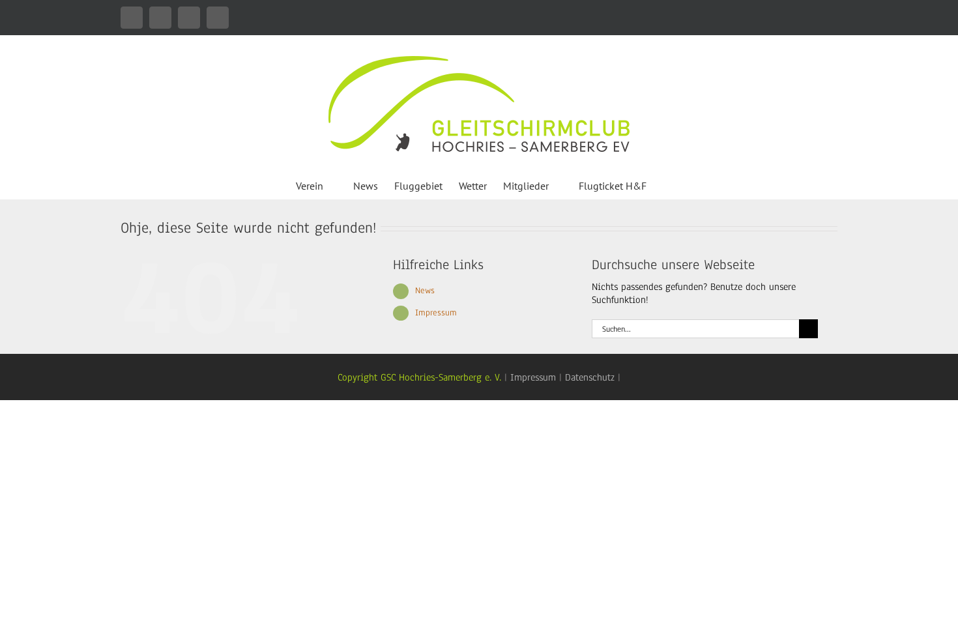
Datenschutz (590, 377)
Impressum (436, 313)
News (425, 291)
